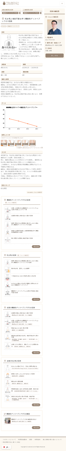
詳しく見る (54, 55)
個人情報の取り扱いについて (52, 439)
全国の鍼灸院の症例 (7, 9)
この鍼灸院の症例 (28, 9)
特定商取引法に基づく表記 (11, 442)
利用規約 (37, 439)
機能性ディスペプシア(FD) (10, 13)
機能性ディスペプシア (13, 26)
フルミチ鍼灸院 (34, 192)
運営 (30, 439)
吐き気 (4, 26)
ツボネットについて (9, 439)
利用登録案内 (22, 439)
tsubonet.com (31, 446)
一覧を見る (36, 246)
